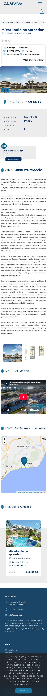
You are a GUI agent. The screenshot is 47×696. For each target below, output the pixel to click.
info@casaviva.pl (16, 615)
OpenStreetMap (33, 492)
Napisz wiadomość (13, 159)
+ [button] (4, 439)
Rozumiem (23, 691)
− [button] (4, 442)
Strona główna (11, 650)
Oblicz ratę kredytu (31, 54)
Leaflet (19, 492)
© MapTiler (25, 492)
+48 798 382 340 (16, 610)
